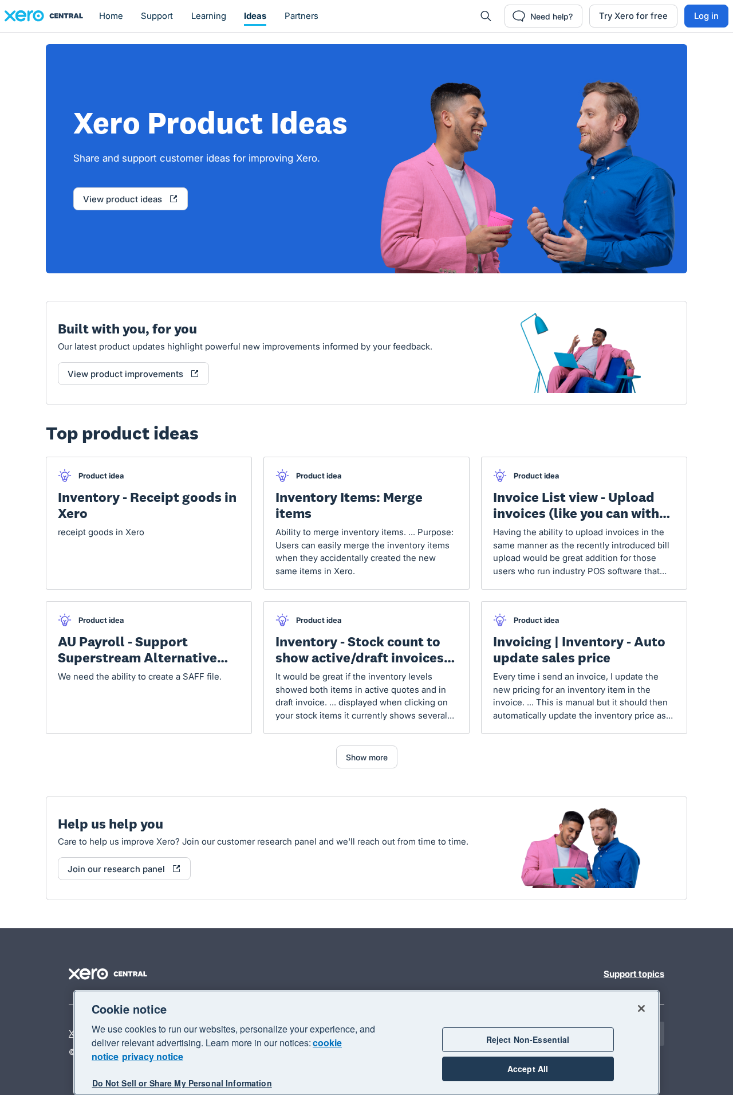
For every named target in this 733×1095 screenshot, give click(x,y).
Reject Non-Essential (528, 1039)
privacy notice (152, 1056)
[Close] (641, 1008)
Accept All (527, 1068)
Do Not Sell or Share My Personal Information (182, 1083)
